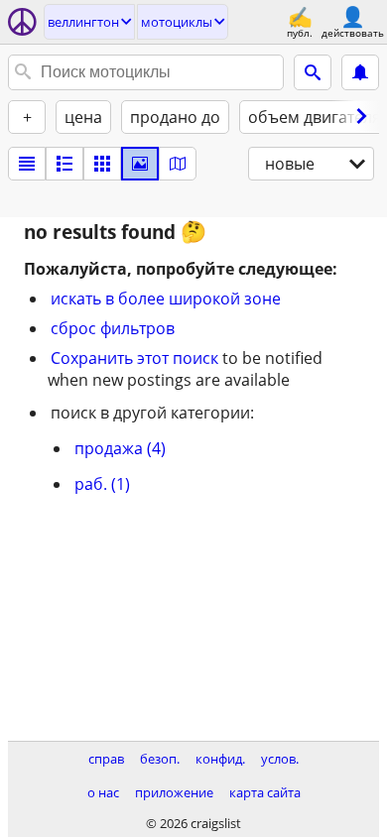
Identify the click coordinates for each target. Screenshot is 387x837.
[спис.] (27, 163)
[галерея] (140, 163)
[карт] (177, 163)
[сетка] (102, 163)
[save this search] (360, 72)
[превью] (64, 163)
